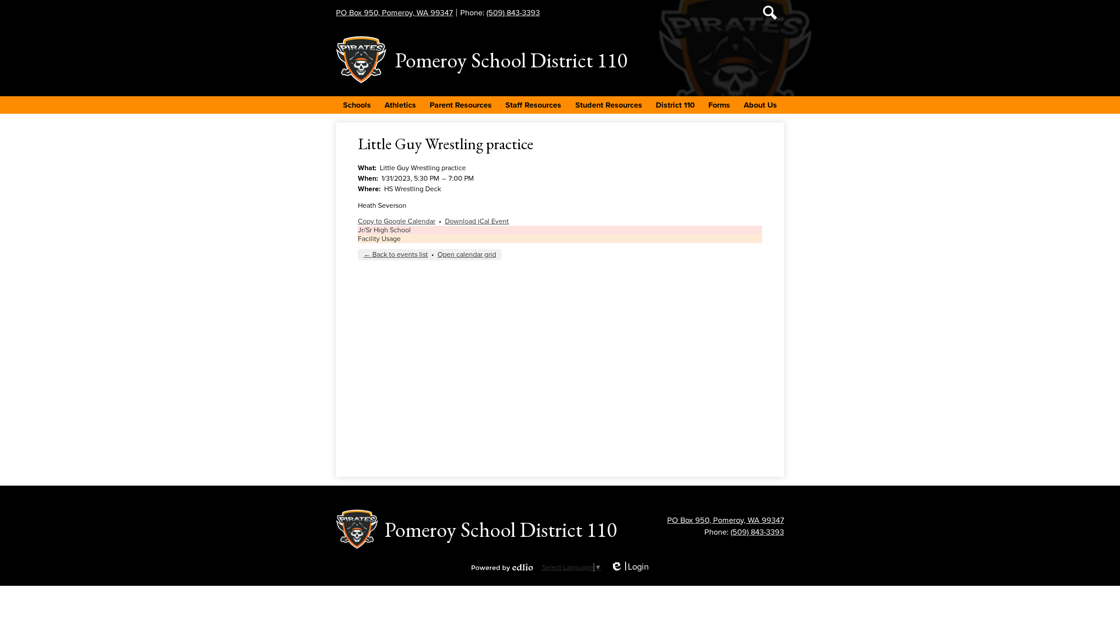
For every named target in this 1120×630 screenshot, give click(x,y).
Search (770, 12)
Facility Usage (379, 238)
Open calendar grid (467, 254)
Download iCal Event (477, 221)
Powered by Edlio (502, 567)
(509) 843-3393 (513, 13)
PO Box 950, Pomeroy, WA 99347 (394, 13)
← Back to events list (396, 254)
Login (629, 567)
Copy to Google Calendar (396, 221)
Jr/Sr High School (384, 230)
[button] (357, 105)
